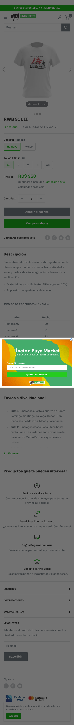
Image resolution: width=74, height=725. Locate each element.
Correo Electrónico (16, 363)
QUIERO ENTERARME (36, 375)
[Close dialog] (72, 339)
